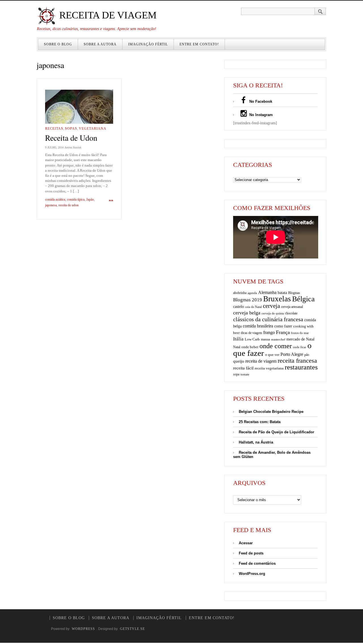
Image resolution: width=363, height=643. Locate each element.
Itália (238, 339)
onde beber (249, 347)
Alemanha (267, 292)
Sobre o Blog (58, 44)
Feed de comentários (257, 563)
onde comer (275, 346)
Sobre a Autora (100, 44)
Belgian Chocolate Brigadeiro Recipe (271, 411)
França (283, 332)
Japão (90, 199)
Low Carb (252, 339)
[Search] (320, 11)
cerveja (271, 305)
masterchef (278, 339)
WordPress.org (252, 573)
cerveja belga (246, 313)
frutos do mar (300, 333)
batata (282, 292)
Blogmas (294, 293)
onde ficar (299, 347)
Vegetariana (92, 129)
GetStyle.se (132, 629)
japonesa (51, 205)
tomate (244, 374)
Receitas (54, 129)
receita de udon (68, 205)
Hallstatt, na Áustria (256, 442)
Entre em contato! (199, 44)
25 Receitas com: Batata (259, 422)
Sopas (71, 129)
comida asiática (55, 199)
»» (111, 200)
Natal (236, 347)
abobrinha (239, 293)
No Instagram (260, 115)
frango (269, 332)
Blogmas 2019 (247, 299)
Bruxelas (277, 299)
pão (306, 355)
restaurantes (301, 367)
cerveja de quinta (272, 313)
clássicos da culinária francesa (268, 319)
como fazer (283, 326)
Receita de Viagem (107, 15)
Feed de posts (251, 553)
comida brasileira (258, 325)
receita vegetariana (269, 368)
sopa (236, 374)
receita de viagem (261, 361)
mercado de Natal (300, 339)
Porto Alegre (291, 354)
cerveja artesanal (292, 307)
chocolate (291, 313)
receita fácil (243, 367)
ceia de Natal (253, 306)
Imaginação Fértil (148, 44)
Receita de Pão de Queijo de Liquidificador (276, 432)
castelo (238, 306)
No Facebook (260, 101)
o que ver (272, 355)
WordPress (83, 629)
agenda (252, 293)
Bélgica (303, 299)
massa (265, 339)
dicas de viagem (251, 333)
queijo (238, 361)
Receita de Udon (71, 137)
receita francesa (297, 360)
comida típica (76, 199)
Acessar (246, 543)
